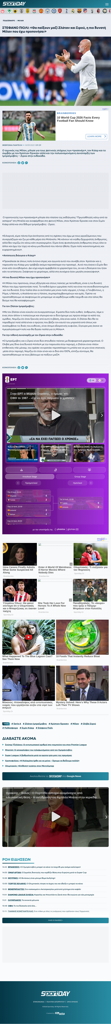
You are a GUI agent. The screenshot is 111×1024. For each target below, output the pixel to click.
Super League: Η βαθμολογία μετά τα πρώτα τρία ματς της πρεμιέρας (38, 755)
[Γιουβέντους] (92, 11)
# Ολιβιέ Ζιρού (88, 724)
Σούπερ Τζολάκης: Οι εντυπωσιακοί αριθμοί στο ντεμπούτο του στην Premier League (46, 744)
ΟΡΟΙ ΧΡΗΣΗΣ (72, 1002)
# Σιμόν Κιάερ (27, 728)
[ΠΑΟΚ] (22, 11)
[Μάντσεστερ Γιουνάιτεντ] (41, 11)
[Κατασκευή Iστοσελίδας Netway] (59, 1013)
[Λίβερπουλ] (35, 11)
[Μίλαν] (98, 11)
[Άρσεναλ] (60, 11)
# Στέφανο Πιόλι (44, 728)
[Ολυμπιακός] (3, 11)
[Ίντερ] (104, 11)
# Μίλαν (75, 724)
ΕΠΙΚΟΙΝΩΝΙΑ (38, 1002)
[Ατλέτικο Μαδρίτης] (85, 11)
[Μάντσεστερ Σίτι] (47, 11)
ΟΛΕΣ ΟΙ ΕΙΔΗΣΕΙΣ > (55, 920)
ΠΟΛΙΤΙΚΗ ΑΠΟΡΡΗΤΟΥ (56, 1002)
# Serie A (16, 724)
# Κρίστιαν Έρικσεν (59, 724)
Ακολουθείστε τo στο (55, 776)
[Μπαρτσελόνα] (79, 11)
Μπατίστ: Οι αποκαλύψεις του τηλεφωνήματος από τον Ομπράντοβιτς (38, 750)
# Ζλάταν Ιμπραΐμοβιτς (35, 724)
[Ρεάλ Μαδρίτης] (73, 11)
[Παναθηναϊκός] (9, 11)
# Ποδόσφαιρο (10, 728)
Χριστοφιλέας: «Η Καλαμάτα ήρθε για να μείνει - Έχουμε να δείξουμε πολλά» (42, 760)
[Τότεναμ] (66, 11)
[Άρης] (28, 11)
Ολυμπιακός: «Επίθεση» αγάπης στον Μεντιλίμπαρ (29, 766)
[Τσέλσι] (54, 11)
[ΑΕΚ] (15, 11)
